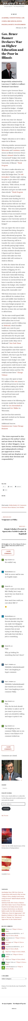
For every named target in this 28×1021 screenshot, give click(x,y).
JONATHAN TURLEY (14, 3)
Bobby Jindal (13, 505)
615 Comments (21, 505)
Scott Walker (20, 507)
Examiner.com (7, 426)
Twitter (14, 9)
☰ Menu (14, 14)
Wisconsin (5, 150)
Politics (5, 24)
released (10, 155)
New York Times (15, 343)
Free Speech (11, 21)
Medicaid (7, 325)
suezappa (8, 942)
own (16, 381)
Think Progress (17, 192)
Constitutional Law (16, 18)
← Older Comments (7, 552)
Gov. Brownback (15, 406)
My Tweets (5, 815)
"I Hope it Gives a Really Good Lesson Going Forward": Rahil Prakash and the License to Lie (13, 898)
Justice (19, 21)
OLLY (7, 951)
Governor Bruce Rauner (9, 507)
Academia (5, 18)
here (8, 874)
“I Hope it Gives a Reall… (18, 951)
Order (3, 846)
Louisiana (16, 150)
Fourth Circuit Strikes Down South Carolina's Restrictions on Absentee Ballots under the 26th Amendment (12, 909)
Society (11, 24)
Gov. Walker (14, 408)
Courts (4, 21)
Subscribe (6, 808)
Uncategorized (20, 24)
